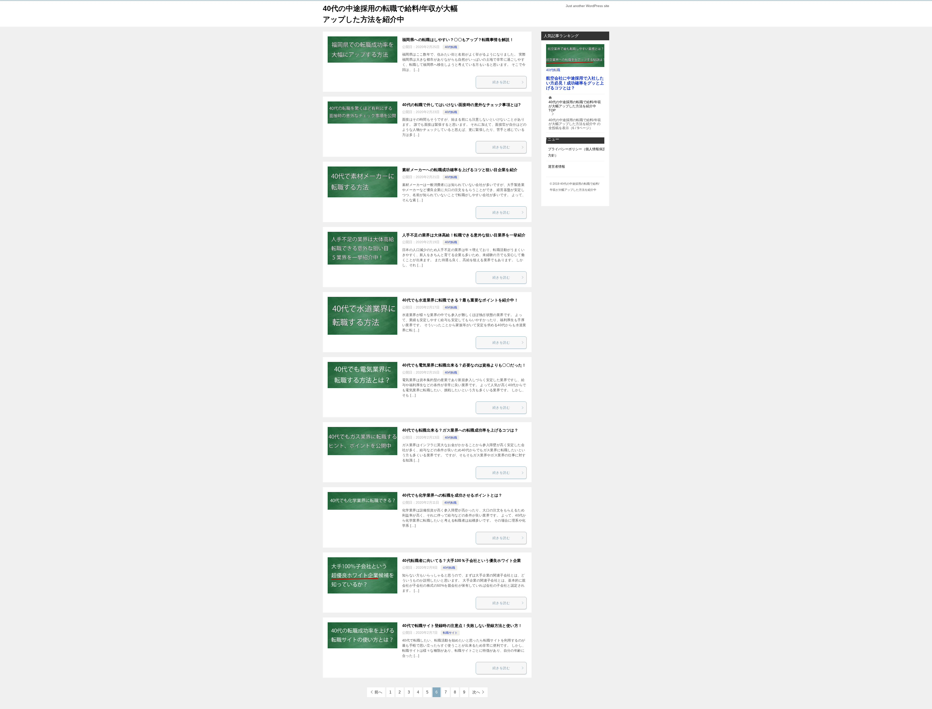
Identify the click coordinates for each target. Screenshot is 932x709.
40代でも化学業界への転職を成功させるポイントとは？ (452, 495)
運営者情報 (556, 166)
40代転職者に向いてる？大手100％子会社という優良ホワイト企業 (461, 561)
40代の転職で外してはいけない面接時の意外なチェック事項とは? (461, 105)
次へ (476, 692)
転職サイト (450, 632)
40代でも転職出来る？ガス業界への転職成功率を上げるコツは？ (460, 430)
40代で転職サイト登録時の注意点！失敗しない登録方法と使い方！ (462, 626)
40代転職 (451, 47)
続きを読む (501, 82)
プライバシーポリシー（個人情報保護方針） (577, 152)
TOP (575, 106)
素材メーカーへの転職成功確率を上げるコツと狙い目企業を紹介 (460, 170)
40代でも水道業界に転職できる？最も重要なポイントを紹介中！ (460, 300)
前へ (378, 692)
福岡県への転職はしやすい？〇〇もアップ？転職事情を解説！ (458, 40)
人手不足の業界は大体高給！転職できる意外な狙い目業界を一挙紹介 (463, 235)
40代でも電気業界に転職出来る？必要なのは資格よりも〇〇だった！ (464, 365)
